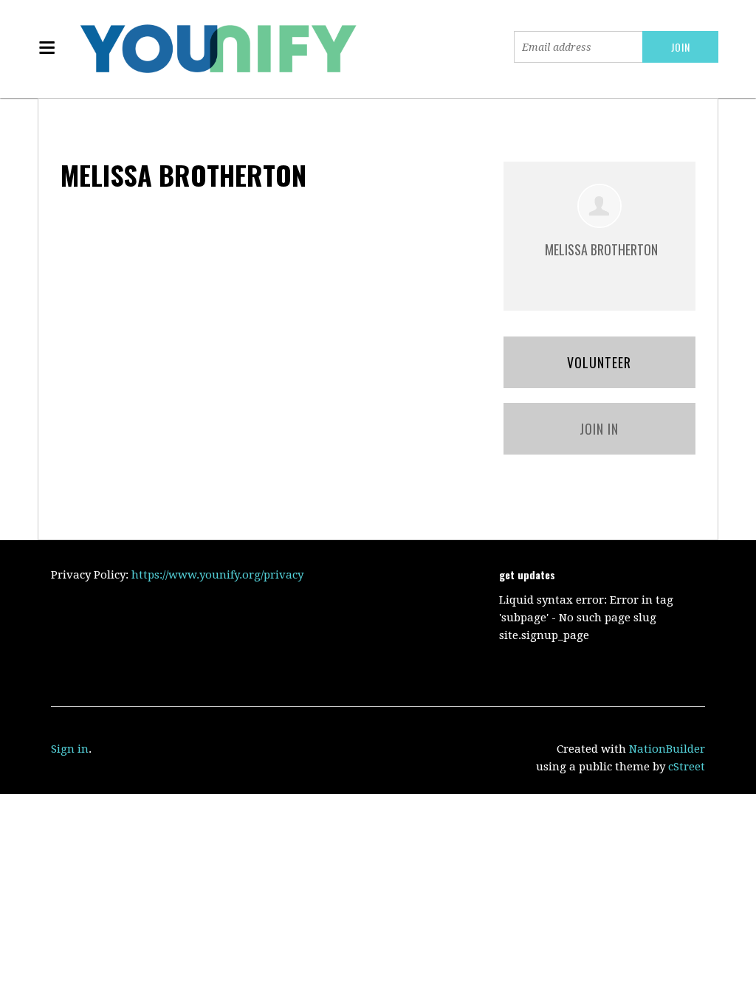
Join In (599, 428)
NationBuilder (667, 749)
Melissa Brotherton (601, 249)
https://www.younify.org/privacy (217, 574)
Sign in (70, 749)
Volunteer (599, 362)
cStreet (686, 766)
